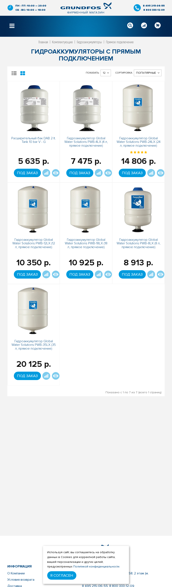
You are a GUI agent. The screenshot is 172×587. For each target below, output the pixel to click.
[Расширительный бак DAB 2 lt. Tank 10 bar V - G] (34, 107)
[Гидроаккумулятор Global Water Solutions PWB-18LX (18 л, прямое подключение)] (86, 208)
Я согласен (61, 575)
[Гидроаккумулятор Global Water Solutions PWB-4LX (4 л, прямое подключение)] (86, 107)
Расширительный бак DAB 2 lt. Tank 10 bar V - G (33, 140)
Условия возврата (20, 580)
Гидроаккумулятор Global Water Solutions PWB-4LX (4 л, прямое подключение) (86, 142)
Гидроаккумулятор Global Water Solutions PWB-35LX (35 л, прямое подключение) (34, 345)
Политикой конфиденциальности (96, 566)
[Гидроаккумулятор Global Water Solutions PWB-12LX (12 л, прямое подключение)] (34, 208)
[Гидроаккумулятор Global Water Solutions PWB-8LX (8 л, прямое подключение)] (138, 208)
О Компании (16, 573)
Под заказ (27, 173)
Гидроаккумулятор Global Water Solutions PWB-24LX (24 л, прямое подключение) (138, 142)
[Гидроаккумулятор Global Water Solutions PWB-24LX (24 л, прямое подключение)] (138, 107)
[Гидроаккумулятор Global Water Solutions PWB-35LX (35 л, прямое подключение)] (34, 310)
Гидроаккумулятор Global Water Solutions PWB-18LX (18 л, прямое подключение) (86, 243)
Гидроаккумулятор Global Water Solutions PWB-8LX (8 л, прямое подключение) (138, 243)
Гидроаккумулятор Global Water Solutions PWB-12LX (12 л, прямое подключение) (33, 243)
